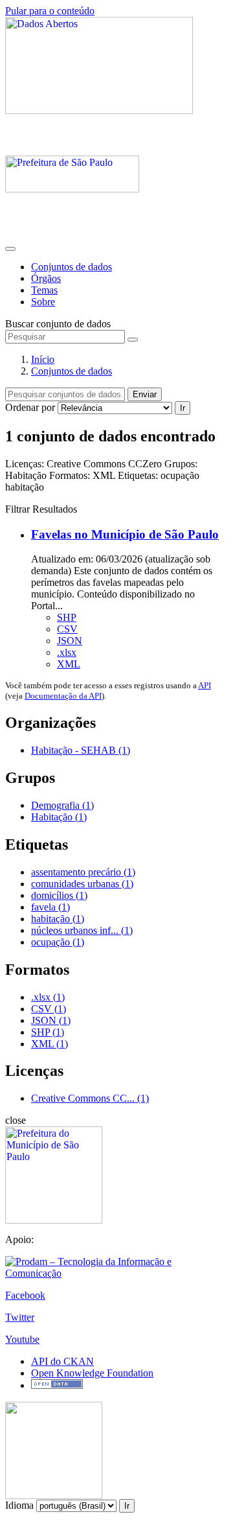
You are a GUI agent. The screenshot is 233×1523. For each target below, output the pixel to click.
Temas (44, 290)
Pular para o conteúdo (49, 10)
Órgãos (46, 278)
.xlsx (66, 652)
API (204, 685)
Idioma (19, 1505)
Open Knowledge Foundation (92, 1372)
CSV (67, 628)
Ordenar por (30, 407)
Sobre (43, 301)
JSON (69, 640)
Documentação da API (63, 696)
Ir (182, 408)
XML (68, 663)
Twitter (19, 1317)
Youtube (22, 1339)
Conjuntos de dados (71, 266)
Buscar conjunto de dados (58, 323)
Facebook (25, 1295)
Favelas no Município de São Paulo (125, 534)
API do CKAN (62, 1361)
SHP (66, 617)
